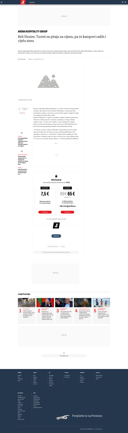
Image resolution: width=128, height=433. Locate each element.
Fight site (35, 382)
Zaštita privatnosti (36, 399)
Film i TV (82, 377)
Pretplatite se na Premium (87, 416)
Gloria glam (20, 409)
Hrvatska (19, 375)
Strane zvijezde (99, 377)
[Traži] (125, 2)
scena (98, 372)
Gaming (50, 385)
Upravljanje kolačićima (37, 407)
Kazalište (82, 382)
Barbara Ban (22, 59)
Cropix (19, 417)
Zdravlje (50, 378)
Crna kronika (20, 378)
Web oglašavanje (36, 402)
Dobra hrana (20, 405)
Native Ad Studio (21, 419)
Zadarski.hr (20, 414)
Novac (32, 2)
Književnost (82, 378)
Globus (19, 400)
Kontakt (34, 405)
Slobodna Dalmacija (21, 397)
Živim (19, 412)
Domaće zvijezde (99, 375)
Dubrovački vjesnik (21, 411)
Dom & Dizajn (20, 404)
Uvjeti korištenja (36, 397)
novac (67, 372)
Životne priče (51, 383)
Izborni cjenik (36, 400)
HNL (34, 375)
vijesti (19, 372)
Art (80, 375)
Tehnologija (51, 375)
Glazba (81, 380)
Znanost (50, 377)
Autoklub (19, 402)
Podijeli (21, 113)
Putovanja (51, 382)
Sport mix (35, 383)
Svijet (19, 377)
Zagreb (19, 380)
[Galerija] (48, 81)
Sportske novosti (21, 399)
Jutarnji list (20, 395)
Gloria (19, 407)
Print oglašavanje (36, 404)
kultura (82, 372)
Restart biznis (67, 375)
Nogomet (35, 377)
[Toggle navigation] (1, 2)
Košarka (34, 378)
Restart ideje (67, 377)
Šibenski (19, 416)
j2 (49, 372)
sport (35, 372)
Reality (97, 378)
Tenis (34, 380)
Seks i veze (51, 380)
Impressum (35, 395)
